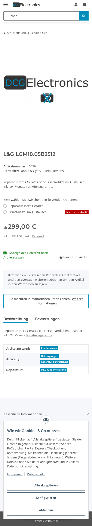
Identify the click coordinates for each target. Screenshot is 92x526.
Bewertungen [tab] (47, 319)
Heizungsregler (49, 356)
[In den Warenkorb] (6, 46)
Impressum (14, 474)
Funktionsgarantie (39, 187)
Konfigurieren (46, 497)
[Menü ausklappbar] (5, 2)
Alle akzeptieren (46, 485)
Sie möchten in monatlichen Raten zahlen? (46, 301)
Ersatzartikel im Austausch (48, 212)
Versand (38, 236)
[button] (76, 4)
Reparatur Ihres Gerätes (26, 206)
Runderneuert (49, 348)
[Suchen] (84, 16)
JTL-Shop (53, 520)
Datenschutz (36, 474)
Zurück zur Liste (16, 33)
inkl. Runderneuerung (53, 369)
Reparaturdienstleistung (54, 361)
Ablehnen (46, 510)
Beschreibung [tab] (15, 319)
